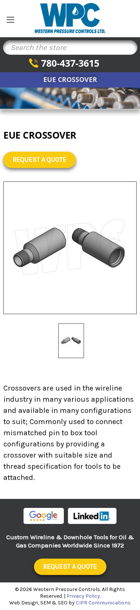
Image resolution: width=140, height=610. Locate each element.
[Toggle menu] (10, 19)
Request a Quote (39, 159)
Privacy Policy (83, 596)
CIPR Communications (103, 603)
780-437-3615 (70, 63)
